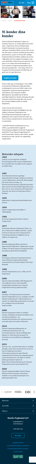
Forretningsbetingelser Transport (18, 448)
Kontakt (18, 435)
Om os (10, 20)
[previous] (2, 392)
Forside (4, 20)
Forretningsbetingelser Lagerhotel (18, 445)
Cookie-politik (18, 451)
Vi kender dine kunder (19, 20)
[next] (34, 392)
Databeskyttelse (18, 442)
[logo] (8, 3)
